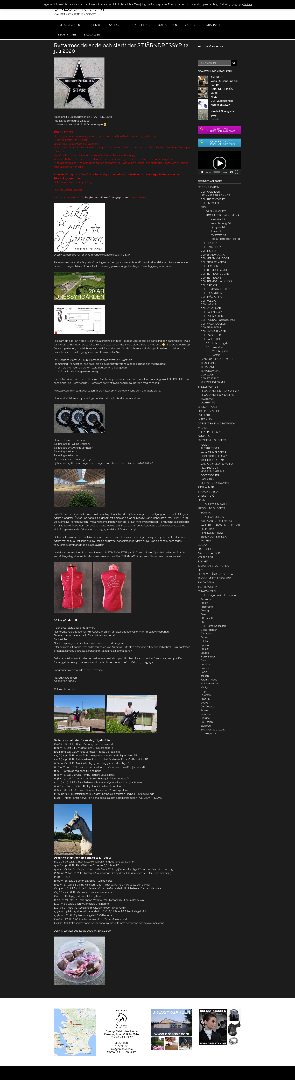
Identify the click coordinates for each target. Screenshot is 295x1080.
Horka (204, 671)
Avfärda (247, 4)
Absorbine (207, 606)
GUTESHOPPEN (167, 25)
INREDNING (205, 419)
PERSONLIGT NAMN (213, 382)
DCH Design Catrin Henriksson (218, 595)
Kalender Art (218, 219)
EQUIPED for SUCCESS (211, 517)
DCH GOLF (207, 374)
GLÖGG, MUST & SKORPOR (214, 578)
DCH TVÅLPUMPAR (212, 296)
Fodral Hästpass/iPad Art (225, 238)
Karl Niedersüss (209, 683)
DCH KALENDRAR (211, 312)
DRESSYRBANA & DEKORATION (217, 423)
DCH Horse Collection (213, 625)
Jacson (205, 675)
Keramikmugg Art (221, 223)
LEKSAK (202, 544)
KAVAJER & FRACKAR (213, 452)
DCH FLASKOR (209, 266)
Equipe (205, 652)
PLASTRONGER (210, 448)
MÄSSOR (190, 25)
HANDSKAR (207, 479)
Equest (204, 648)
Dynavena (206, 633)
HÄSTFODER (205, 549)
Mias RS (205, 698)
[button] (219, 163)
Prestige (205, 718)
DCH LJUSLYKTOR (211, 293)
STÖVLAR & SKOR (208, 491)
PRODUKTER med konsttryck (223, 215)
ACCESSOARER (210, 475)
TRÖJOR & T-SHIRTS (213, 460)
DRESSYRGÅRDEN (69, 25)
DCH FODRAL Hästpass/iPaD (218, 319)
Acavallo (206, 599)
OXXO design (208, 706)
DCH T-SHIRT (208, 250)
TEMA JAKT (207, 366)
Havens (205, 668)
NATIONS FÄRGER (209, 553)
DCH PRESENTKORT (213, 199)
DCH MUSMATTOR (212, 316)
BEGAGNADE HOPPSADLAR (217, 394)
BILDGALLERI (92, 34)
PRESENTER (205, 415)
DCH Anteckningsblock (219, 343)
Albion (204, 602)
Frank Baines (208, 656)
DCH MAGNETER (211, 335)
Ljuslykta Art (218, 227)
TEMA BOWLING (211, 370)
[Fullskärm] (236, 172)
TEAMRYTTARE (67, 34)
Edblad (205, 641)
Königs (204, 687)
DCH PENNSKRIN (211, 327)
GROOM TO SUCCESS (211, 508)
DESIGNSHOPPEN (208, 187)
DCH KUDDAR (209, 300)
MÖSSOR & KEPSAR (212, 471)
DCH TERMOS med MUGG (216, 281)
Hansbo (205, 664)
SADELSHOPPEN (208, 386)
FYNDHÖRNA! (206, 582)
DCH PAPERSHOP (211, 339)
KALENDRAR (205, 557)
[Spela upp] (202, 172)
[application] (219, 163)
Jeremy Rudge (209, 679)
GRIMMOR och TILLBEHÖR (216, 521)
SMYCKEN (204, 436)
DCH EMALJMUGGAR (213, 254)
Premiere (206, 714)
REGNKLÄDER (209, 467)
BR (202, 622)
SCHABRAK (207, 529)
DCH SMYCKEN (210, 203)
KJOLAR (205, 444)
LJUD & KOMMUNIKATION (213, 504)
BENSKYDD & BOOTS (213, 532)
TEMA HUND (208, 363)
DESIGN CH (95, 25)
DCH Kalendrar (214, 347)
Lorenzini (206, 695)
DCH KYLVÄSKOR (211, 308)
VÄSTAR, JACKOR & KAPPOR (218, 463)
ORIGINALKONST (216, 211)
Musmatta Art (218, 234)
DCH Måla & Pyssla (217, 351)
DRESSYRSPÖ (206, 495)
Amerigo (205, 610)
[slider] (217, 172)
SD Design (207, 721)
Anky (204, 614)
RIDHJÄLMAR (206, 487)
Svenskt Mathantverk (213, 729)
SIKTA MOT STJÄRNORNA (213, 565)
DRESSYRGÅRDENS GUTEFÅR (216, 574)
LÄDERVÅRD (208, 402)
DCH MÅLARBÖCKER (213, 323)
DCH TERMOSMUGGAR (215, 273)
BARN (201, 500)
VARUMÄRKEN (207, 590)
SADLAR (114, 25)
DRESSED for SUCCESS (212, 440)
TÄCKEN (206, 540)
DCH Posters (213, 355)
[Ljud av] (231, 172)
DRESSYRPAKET (207, 406)
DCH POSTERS (209, 243)
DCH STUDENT (210, 378)
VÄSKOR (203, 427)
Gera (203, 660)
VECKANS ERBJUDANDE (215, 195)
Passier (205, 710)
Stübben (206, 725)
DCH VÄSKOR (209, 304)
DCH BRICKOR (209, 285)
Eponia (205, 645)
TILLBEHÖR (207, 398)
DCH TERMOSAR (211, 277)
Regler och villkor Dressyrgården (106, 197)
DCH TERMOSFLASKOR (215, 270)
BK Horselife (207, 618)
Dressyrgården (209, 629)
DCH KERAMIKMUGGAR (215, 258)
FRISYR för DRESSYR (210, 431)
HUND (201, 569)
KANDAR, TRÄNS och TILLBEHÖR (220, 525)
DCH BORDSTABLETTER (215, 289)
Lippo (204, 691)
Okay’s (204, 702)
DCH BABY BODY (211, 247)
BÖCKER (203, 561)
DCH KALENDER (210, 191)
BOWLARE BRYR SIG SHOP (217, 359)
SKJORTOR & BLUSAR (214, 456)
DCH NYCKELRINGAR (213, 331)
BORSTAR (206, 512)
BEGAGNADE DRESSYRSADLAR (220, 391)
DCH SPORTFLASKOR (213, 262)
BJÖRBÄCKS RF (207, 586)
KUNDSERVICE (212, 25)
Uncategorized (209, 733)
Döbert (205, 637)
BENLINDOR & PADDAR (214, 536)
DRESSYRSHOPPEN (138, 25)
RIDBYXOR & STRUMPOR (215, 483)
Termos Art (217, 231)
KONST (205, 207)
